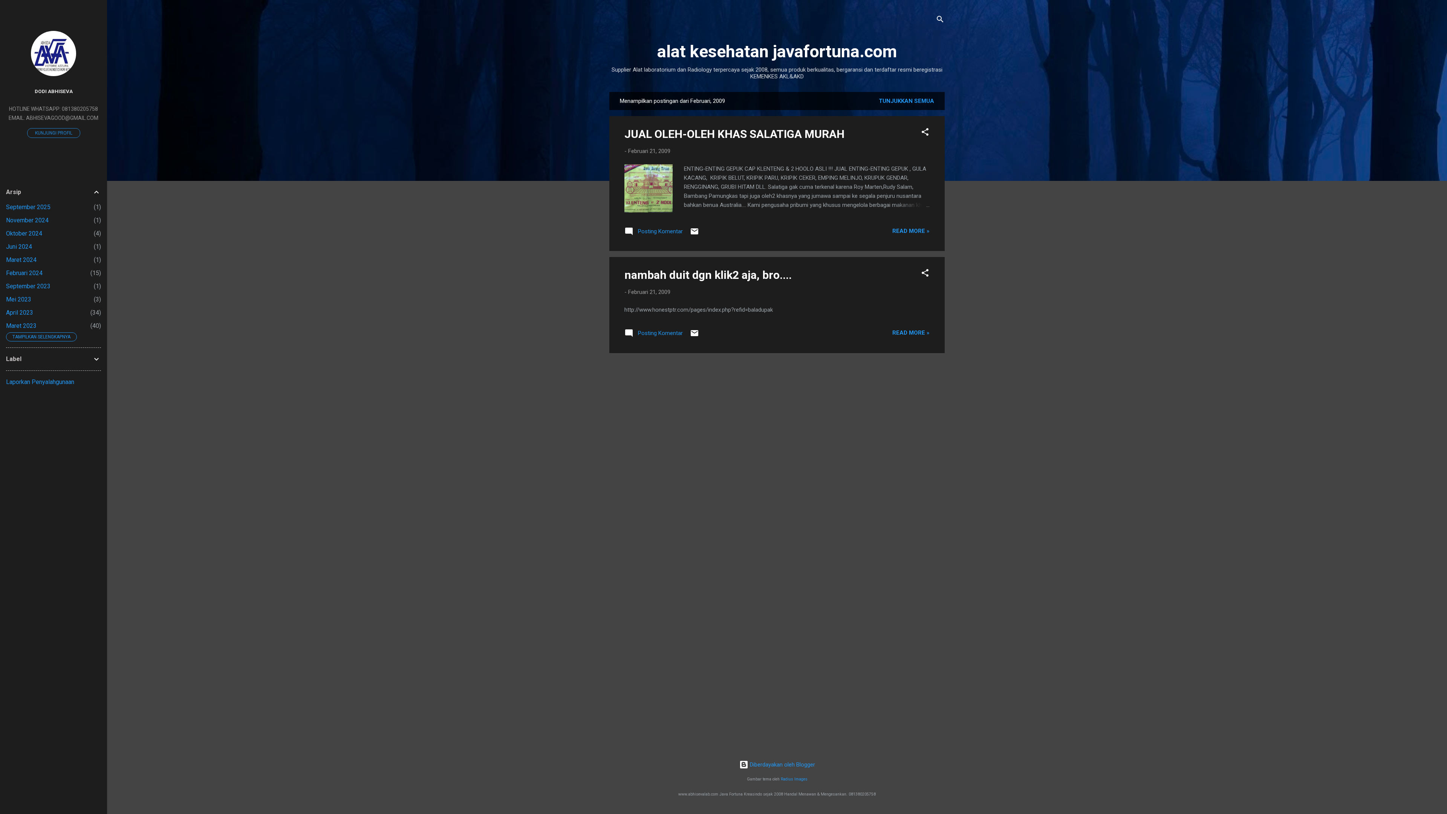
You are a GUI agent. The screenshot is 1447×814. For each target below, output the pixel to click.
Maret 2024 (21, 259)
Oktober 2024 (24, 233)
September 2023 (28, 286)
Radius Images (794, 779)
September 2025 (28, 207)
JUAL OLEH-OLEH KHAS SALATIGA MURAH (734, 134)
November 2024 (27, 220)
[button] (925, 133)
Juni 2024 (19, 246)
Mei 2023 (18, 299)
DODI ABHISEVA (54, 91)
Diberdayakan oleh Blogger (781, 764)
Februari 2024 (24, 273)
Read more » (911, 231)
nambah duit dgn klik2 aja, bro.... (708, 275)
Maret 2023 (21, 325)
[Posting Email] (694, 234)
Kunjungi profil (53, 133)
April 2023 (19, 312)
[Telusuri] (940, 20)
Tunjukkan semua (906, 101)
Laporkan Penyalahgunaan (40, 382)
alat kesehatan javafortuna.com (777, 51)
